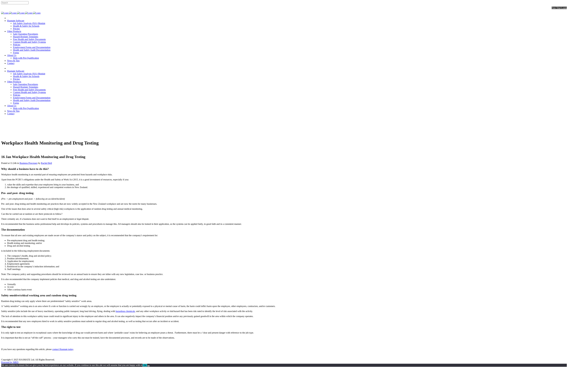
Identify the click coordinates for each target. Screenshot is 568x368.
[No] (148, 365)
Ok (145, 365)
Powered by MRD (9, 362)
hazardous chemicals (125, 311)
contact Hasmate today (62, 349)
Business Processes (28, 163)
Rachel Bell (46, 163)
